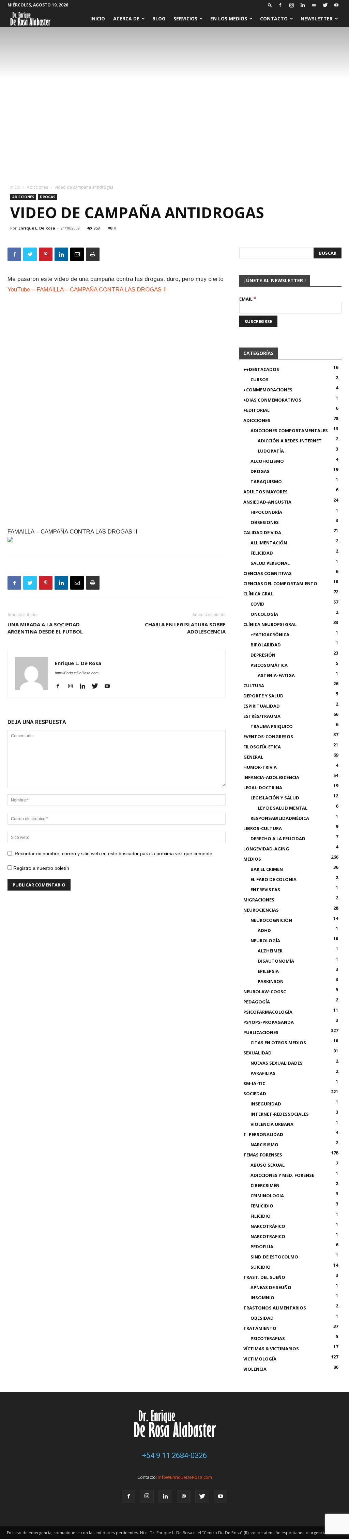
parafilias (263, 1073)
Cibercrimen (265, 1185)
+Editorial (256, 410)
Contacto (274, 18)
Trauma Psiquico (272, 726)
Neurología (265, 940)
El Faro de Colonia (274, 879)
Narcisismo (264, 1144)
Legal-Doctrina (262, 787)
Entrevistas (265, 889)
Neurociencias (261, 910)
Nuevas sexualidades (277, 1063)
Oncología (264, 614)
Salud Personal (270, 563)
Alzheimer (270, 951)
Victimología (259, 1359)
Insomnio (262, 1298)
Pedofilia (262, 1247)
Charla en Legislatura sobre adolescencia (185, 628)
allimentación (269, 543)
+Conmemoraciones (267, 390)
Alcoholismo (267, 461)
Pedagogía (256, 1002)
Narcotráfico (268, 1226)
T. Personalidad (263, 1134)
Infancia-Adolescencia (271, 777)
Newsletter (317, 18)
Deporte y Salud (263, 696)
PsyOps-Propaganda (268, 1022)
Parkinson (271, 981)
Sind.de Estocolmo (274, 1257)
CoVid (257, 604)
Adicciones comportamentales (289, 430)
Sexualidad (257, 1053)
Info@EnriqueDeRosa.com (185, 1477)
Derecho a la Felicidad (278, 838)
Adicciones (37, 187)
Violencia (255, 1369)
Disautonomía (276, 961)
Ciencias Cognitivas (267, 573)
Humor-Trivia (260, 767)
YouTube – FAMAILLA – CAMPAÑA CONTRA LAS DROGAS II (87, 289)
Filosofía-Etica (262, 747)
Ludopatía (271, 451)
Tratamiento (259, 1328)
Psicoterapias (268, 1338)
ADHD (264, 930)
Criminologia (267, 1196)
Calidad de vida (262, 532)
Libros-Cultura (262, 828)
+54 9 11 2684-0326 (174, 1455)
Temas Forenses (262, 1155)
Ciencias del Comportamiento (280, 583)
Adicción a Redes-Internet (290, 441)
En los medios (228, 18)
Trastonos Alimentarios (274, 1308)
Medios (252, 859)
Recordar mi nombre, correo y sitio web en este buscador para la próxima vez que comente (113, 853)
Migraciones (258, 900)
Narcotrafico (268, 1236)
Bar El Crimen (267, 869)
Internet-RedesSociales (280, 1114)
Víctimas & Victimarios (271, 1349)
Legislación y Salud (275, 798)
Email (248, 299)
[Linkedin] (303, 5)
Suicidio (261, 1267)
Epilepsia (268, 971)
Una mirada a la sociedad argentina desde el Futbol (45, 628)
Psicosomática (269, 665)
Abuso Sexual (268, 1165)
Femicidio (262, 1206)
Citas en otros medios (278, 1042)
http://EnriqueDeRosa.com (76, 673)
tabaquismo (266, 481)
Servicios (185, 18)
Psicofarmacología (267, 1012)
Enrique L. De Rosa (36, 228)
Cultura (253, 685)
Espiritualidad (261, 706)
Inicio (97, 18)
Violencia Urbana (272, 1124)
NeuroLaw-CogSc (264, 991)
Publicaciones (260, 1032)
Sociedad (254, 1093)
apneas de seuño (271, 1287)
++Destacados (261, 369)
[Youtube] (336, 5)
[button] (270, 4)
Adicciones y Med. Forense (282, 1175)
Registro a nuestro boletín (40, 868)
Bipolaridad (266, 645)
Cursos (260, 379)
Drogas (47, 197)
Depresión (263, 655)
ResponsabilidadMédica (280, 818)
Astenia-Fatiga (276, 675)
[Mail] (314, 5)
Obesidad (262, 1318)
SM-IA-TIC (254, 1083)
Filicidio (261, 1216)
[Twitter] (325, 5)
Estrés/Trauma (261, 716)
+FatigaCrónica (270, 634)
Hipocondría (266, 512)
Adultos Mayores (265, 492)
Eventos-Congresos (268, 736)
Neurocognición (271, 920)
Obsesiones (265, 522)
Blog (158, 18)
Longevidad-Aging (266, 849)
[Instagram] (291, 5)
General (253, 757)
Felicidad (262, 553)
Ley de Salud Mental (282, 808)
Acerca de (126, 18)
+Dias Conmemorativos (272, 400)
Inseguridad (266, 1104)
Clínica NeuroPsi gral (270, 624)
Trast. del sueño (264, 1277)
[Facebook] (280, 5)
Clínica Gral (258, 594)
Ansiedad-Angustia (267, 502)
